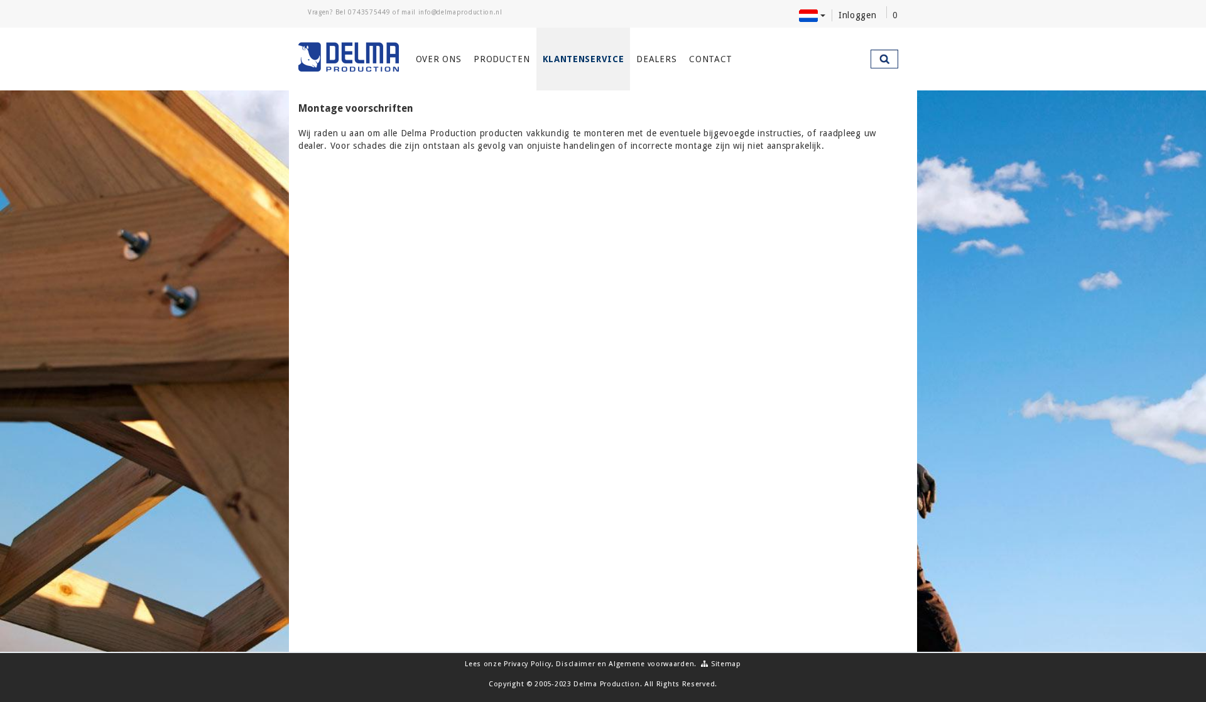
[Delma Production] (349, 57)
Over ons (439, 59)
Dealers (656, 59)
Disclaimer (575, 664)
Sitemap (725, 664)
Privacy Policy (527, 664)
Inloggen (858, 15)
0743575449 (369, 12)
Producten (502, 59)
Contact (710, 59)
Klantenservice (583, 59)
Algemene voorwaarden (651, 664)
